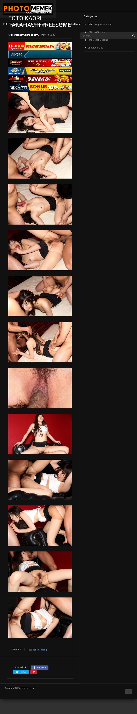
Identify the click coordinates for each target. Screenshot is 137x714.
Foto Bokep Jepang (14, 24)
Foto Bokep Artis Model (68, 24)
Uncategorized (95, 47)
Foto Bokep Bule (40, 24)
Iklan (90, 24)
